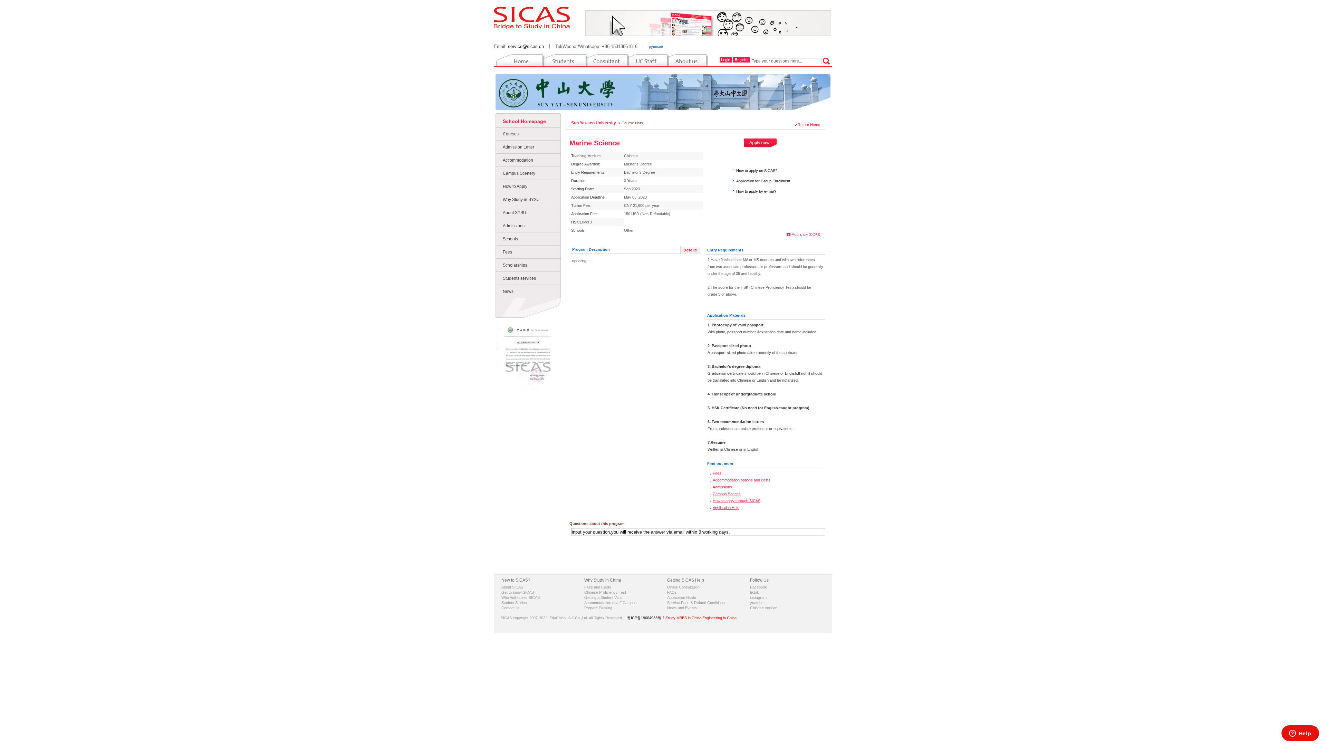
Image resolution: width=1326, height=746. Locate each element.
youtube (756, 603)
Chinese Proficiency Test (605, 592)
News (508, 291)
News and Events (682, 608)
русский (656, 47)
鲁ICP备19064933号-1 (646, 618)
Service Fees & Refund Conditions (696, 603)
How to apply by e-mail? (756, 191)
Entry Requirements (725, 250)
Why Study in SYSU (521, 199)
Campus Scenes (727, 494)
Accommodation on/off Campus (610, 603)
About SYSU (514, 212)
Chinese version (763, 608)
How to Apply (515, 186)
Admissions (514, 225)
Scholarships (515, 265)
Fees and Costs (597, 587)
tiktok (754, 592)
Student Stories (514, 603)
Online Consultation (683, 587)
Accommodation (518, 160)
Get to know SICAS (517, 592)
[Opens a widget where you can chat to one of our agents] (1300, 734)
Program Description (591, 249)
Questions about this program (597, 524)
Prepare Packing (598, 608)
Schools (510, 239)
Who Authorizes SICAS (520, 597)
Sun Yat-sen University (594, 123)
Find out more (720, 463)
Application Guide (681, 597)
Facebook (758, 587)
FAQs (672, 592)
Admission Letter (518, 147)
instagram (758, 597)
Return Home (809, 125)
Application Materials (726, 315)
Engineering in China (719, 618)
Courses (511, 134)
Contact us (510, 608)
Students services (519, 278)
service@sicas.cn (526, 46)
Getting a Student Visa (603, 597)
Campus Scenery (519, 173)
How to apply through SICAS (736, 501)
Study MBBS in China (683, 618)
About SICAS (512, 587)
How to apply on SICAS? (756, 171)
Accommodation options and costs (741, 480)
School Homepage (524, 121)
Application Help (726, 508)
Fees (507, 252)
